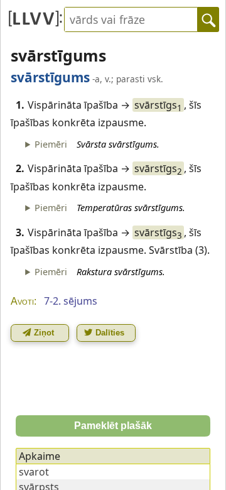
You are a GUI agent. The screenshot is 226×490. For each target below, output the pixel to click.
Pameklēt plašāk (113, 425)
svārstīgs (158, 105)
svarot (34, 472)
